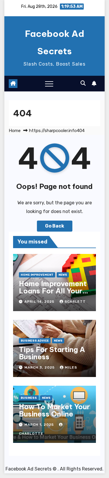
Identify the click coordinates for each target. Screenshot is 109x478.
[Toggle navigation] (49, 84)
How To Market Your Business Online (54, 410)
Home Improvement (37, 275)
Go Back (54, 226)
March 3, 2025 (40, 367)
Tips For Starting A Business (52, 353)
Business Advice (35, 340)
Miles (71, 367)
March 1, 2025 (39, 425)
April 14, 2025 (40, 302)
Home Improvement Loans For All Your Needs (53, 290)
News (62, 275)
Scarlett (75, 302)
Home (15, 130)
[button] (83, 83)
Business (29, 398)
